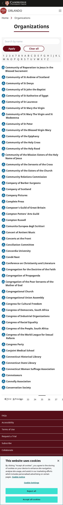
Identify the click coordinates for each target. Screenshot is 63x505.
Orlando (15, 11)
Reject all (31, 491)
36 (50, 399)
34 (36, 399)
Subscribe (7, 443)
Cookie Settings (31, 482)
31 (15, 399)
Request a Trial (9, 436)
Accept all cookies (31, 499)
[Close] (58, 461)
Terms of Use (8, 429)
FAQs (4, 415)
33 (29, 399)
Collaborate (7, 450)
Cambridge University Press (15, 3)
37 (57, 399)
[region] (31, 480)
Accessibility (8, 422)
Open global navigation (2, 3)
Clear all (34, 48)
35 (43, 399)
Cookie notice (18, 477)
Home (5, 18)
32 (22, 399)
